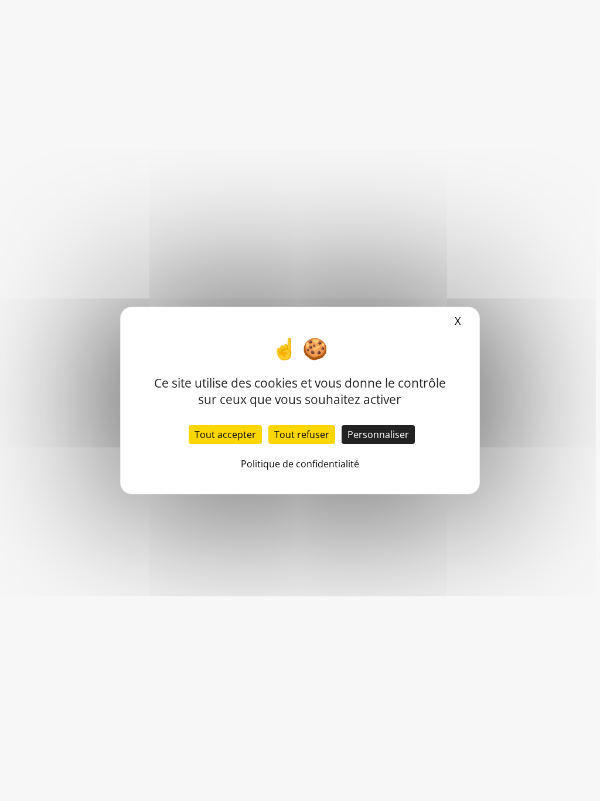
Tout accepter (225, 434)
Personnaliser (378, 434)
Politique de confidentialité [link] (300, 463)
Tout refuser (301, 434)
